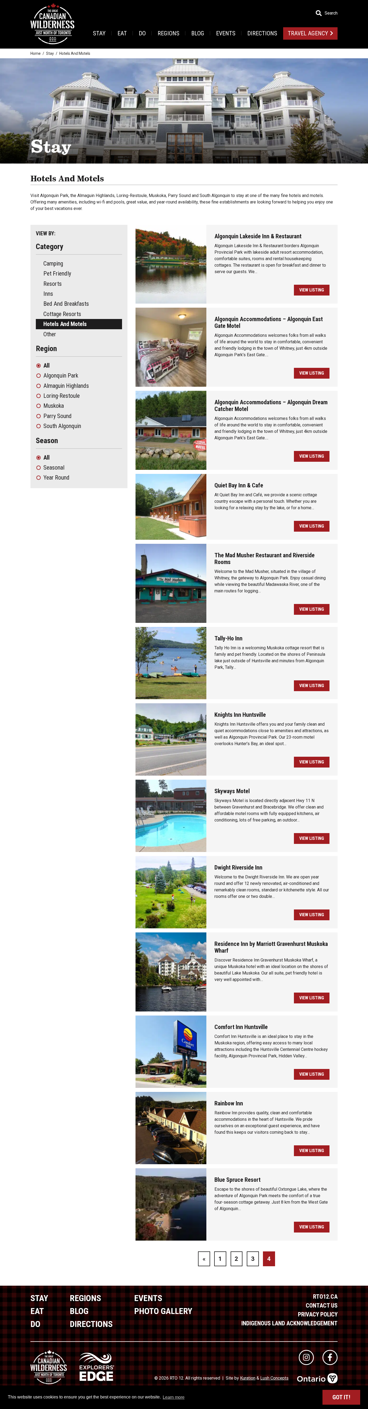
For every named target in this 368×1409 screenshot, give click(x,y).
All (46, 365)
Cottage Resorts (62, 314)
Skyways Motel (232, 791)
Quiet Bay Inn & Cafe (238, 485)
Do (142, 33)
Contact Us (322, 1305)
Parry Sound (57, 416)
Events (225, 33)
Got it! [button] (341, 1397)
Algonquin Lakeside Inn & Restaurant (257, 236)
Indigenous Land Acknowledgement (289, 1323)
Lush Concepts (274, 1378)
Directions (262, 33)
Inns (48, 293)
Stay (99, 33)
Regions (168, 33)
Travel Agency (308, 33)
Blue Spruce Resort (237, 1179)
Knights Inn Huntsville (240, 714)
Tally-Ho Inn (228, 638)
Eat (122, 33)
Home (35, 53)
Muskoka (53, 405)
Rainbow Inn (228, 1103)
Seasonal (53, 467)
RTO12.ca (325, 1296)
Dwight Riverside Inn (238, 867)
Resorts (52, 283)
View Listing (311, 290)
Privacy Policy (318, 1314)
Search (331, 13)
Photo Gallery (163, 1311)
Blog (197, 33)
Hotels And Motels (65, 324)
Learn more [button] (174, 1397)
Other (49, 334)
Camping (53, 263)
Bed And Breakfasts (66, 303)
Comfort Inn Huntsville (241, 1027)
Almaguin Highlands (66, 385)
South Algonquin (62, 426)
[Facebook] (330, 1357)
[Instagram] (306, 1357)
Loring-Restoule (61, 395)
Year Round (56, 477)
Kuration (247, 1378)
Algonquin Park (60, 375)
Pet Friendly (57, 273)
